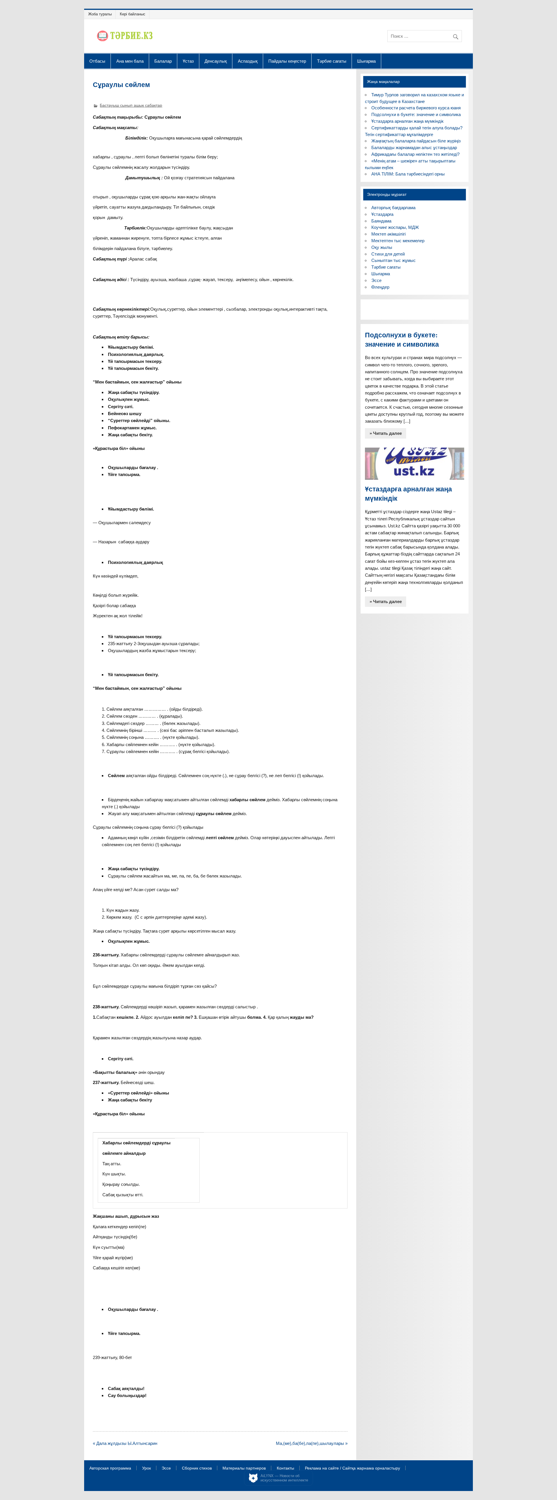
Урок (146, 1468)
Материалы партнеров (244, 1468)
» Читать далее (386, 433)
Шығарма (366, 61)
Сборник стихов (197, 1468)
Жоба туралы (100, 14)
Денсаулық (216, 61)
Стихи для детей (388, 253)
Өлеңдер (380, 287)
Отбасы (97, 61)
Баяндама (381, 220)
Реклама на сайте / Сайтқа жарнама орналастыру (352, 1468)
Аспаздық (248, 61)
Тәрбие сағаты (331, 61)
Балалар (163, 61)
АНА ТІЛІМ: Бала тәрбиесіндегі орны (408, 173)
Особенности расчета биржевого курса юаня (416, 107)
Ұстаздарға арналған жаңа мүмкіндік (407, 121)
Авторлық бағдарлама (393, 207)
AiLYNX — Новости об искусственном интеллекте (284, 1478)
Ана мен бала (130, 61)
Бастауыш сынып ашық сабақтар (131, 105)
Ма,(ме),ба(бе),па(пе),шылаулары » (312, 1443)
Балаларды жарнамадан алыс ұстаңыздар (414, 147)
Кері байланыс (132, 14)
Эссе (376, 280)
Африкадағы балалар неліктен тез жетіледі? (415, 154)
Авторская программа (110, 1468)
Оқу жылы (381, 247)
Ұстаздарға (382, 214)
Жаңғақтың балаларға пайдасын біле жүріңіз (416, 140)
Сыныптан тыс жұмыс (393, 260)
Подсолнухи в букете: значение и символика (416, 114)
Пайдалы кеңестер (287, 61)
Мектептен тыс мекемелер (397, 240)
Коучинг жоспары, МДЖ (395, 227)
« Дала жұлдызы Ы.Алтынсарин (125, 1443)
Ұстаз (188, 61)
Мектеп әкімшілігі (388, 233)
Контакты (285, 1468)
